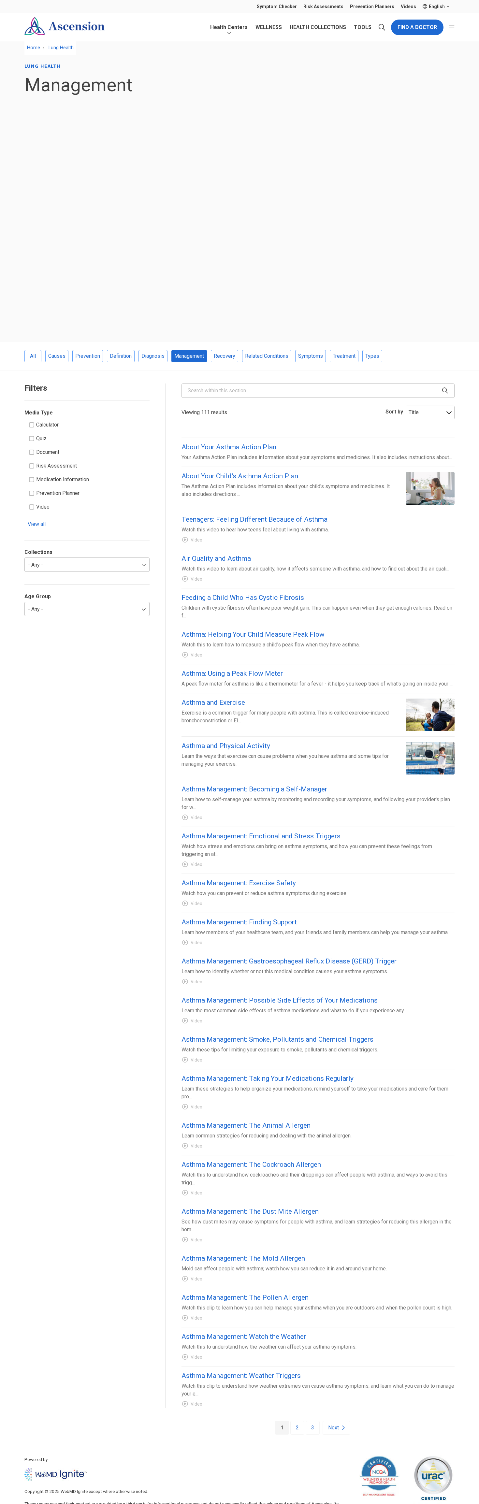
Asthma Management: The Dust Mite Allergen (250, 1211)
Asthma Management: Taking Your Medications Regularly (267, 1078)
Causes (56, 356)
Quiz (41, 438)
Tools (362, 27)
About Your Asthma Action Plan (228, 447)
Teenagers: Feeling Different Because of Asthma (254, 519)
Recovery (224, 356)
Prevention (87, 356)
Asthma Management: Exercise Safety (238, 883)
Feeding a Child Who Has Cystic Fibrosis (242, 597)
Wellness (268, 27)
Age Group (37, 596)
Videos (408, 6)
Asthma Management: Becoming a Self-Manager (254, 789)
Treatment (344, 356)
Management (189, 356)
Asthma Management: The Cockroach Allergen (251, 1164)
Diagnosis (153, 356)
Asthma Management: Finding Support (239, 922)
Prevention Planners (372, 6)
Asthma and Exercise (213, 702)
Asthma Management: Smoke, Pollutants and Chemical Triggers (277, 1039)
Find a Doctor (417, 27)
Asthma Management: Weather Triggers (241, 1376)
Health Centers (229, 27)
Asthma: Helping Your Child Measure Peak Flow (253, 634)
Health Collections (318, 27)
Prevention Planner (58, 493)
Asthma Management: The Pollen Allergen (245, 1297)
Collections (38, 552)
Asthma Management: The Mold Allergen (243, 1258)
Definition (121, 356)
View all (37, 524)
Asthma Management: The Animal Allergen (246, 1125)
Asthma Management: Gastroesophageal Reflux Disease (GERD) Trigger (289, 961)
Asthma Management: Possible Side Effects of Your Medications (279, 1000)
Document (47, 452)
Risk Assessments (323, 6)
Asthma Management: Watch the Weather (243, 1336)
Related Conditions (266, 356)
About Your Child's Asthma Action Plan (239, 476)
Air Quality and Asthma (216, 558)
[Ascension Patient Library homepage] (64, 27)
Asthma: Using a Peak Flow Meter (232, 673)
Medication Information (62, 479)
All (33, 356)
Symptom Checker (277, 6)
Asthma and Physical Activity (225, 746)
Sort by (394, 412)
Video (43, 507)
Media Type (38, 413)
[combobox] (318, 390)
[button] (452, 27)
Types (372, 356)
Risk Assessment (56, 466)
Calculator (47, 425)
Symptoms (310, 356)
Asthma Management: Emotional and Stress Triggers (261, 836)
